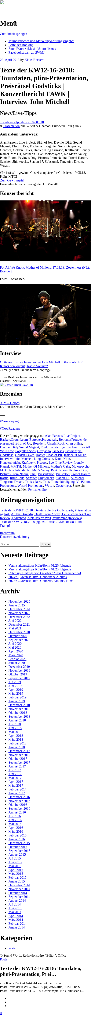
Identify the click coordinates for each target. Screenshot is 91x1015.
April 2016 (15, 827)
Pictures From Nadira (14, 474)
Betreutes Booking (20, 45)
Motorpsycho (81, 466)
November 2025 (19, 601)
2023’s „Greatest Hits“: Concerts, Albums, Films (40, 581)
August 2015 (17, 854)
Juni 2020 (15, 643)
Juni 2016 (15, 820)
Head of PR (54, 455)
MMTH (16, 466)
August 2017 (17, 766)
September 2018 (19, 716)
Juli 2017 (14, 770)
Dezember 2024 (19, 609)
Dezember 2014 (19, 885)
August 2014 (17, 900)
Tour (46, 482)
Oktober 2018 (17, 712)
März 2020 (15, 655)
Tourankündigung (63, 482)
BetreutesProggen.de (43, 439)
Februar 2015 (17, 877)
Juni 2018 (15, 728)
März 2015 (15, 873)
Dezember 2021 (19, 624)
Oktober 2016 (17, 804)
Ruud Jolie (17, 478)
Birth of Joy (23, 443)
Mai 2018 (14, 732)
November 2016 (19, 801)
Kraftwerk (28, 462)
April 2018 (15, 735)
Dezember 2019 (19, 666)
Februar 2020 (17, 659)
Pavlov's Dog (78, 470)
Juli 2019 (14, 682)
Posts (11, 948)
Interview (6, 459)
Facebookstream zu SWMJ (26, 52)
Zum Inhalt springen (13, 34)
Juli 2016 (14, 816)
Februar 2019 (17, 697)
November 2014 (19, 889)
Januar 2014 (16, 927)
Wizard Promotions (30, 485)
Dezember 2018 (19, 705)
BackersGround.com (14, 439)
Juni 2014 (15, 908)
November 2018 (19, 709)
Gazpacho (44, 451)
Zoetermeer (63, 485)
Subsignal (77, 478)
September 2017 (19, 762)
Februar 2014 (17, 923)
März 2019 (15, 693)
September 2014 (19, 896)
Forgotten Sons (25, 451)
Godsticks (6, 455)
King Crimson (43, 459)
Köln (66, 459)
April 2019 (15, 689)
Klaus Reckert (34, 60)
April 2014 (15, 916)
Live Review (64, 462)
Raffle (4, 478)
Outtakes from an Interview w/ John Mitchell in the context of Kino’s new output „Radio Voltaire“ (41, 364)
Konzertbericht (10, 462)
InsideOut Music (75, 455)
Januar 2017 (16, 793)
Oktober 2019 (17, 674)
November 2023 (19, 613)
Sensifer (31, 478)
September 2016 (19, 808)
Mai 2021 (14, 628)
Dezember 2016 (19, 797)
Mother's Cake (60, 466)
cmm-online (74, 443)
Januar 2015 (16, 881)
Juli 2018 (14, 724)
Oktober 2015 (17, 847)
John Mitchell (23, 459)
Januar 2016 (16, 839)
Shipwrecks (46, 478)
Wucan (49, 485)
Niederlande (17, 470)
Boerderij (39, 443)
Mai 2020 (14, 647)
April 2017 (15, 781)
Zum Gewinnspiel (12, 180)
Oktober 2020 (17, 636)
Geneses (58, 451)
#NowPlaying (9, 421)
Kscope (42, 462)
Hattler (40, 455)
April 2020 (15, 651)
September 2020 (19, 640)
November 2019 (19, 670)
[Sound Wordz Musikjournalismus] (30, 13)
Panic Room (59, 470)
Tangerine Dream (11, 482)
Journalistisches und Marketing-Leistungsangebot (41, 41)
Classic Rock (56, 443)
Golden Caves (24, 455)
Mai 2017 (14, 778)
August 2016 (17, 812)
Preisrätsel (63, 474)
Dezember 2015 (19, 843)
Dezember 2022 (19, 617)
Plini (33, 474)
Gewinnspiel (73, 451)
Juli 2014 (14, 904)
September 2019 (19, 678)
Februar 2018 (17, 743)
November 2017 (19, 755)
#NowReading (10, 428)
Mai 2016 (14, 824)
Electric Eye (56, 447)
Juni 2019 (15, 686)
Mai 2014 (14, 912)
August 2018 (17, 720)
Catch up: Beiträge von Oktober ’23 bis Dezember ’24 (44, 573)
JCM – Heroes (9, 403)
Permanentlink (37, 489)
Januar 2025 (16, 605)
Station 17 (62, 478)
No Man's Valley (38, 470)
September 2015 (19, 850)
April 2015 (15, 870)
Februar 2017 (17, 789)
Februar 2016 (17, 835)
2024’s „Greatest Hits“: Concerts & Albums (37, 577)
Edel (44, 447)
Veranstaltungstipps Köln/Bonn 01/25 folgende (39, 569)
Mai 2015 (14, 866)
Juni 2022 (15, 620)
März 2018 (15, 739)
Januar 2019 (16, 701)
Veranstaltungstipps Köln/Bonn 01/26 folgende (39, 565)
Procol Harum (80, 474)
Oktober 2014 (17, 893)
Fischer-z (72, 447)
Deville (5, 447)
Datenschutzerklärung (14, 536)
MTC (3, 470)
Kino (58, 459)
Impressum (7, 533)
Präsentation (11, 126)
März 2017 (15, 785)
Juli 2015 (14, 858)
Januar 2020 (16, 663)
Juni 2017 (15, 774)
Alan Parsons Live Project (62, 436)
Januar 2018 (16, 747)
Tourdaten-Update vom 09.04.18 (22, 122)
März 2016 (15, 831)
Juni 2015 (15, 862)
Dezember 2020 (19, 632)
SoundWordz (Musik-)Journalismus (32, 48)
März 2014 (15, 919)
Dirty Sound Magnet (25, 447)
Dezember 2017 (19, 751)
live (51, 462)
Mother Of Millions (36, 466)
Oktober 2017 (17, 758)
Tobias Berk (33, 482)
